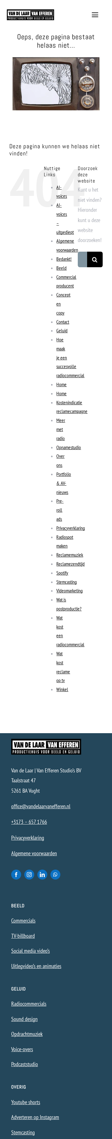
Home (61, 384)
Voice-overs (22, 1049)
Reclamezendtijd (70, 564)
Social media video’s (30, 950)
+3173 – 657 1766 (29, 821)
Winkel (62, 689)
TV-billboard (23, 935)
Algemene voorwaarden (34, 853)
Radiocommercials (28, 1003)
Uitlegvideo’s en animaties (36, 966)
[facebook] (16, 875)
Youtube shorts (25, 1102)
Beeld (61, 268)
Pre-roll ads (59, 510)
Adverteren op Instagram (35, 1117)
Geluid (62, 330)
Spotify (62, 573)
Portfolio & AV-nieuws (63, 483)
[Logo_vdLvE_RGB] (30, 12)
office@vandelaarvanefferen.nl (40, 806)
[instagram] (29, 875)
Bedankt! (64, 259)
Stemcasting (66, 582)
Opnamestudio (68, 447)
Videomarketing (69, 590)
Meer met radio (60, 429)
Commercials (23, 920)
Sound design (24, 1019)
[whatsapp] (55, 875)
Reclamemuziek (69, 555)
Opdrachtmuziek (27, 1033)
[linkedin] (42, 875)
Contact (62, 322)
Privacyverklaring (70, 528)
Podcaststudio (24, 1064)
